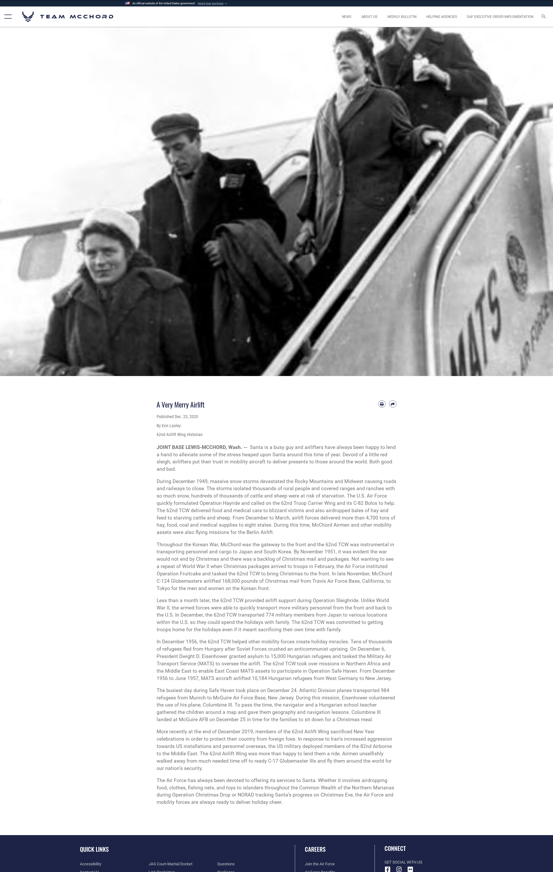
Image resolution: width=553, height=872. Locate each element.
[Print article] (382, 404)
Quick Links (94, 849)
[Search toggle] (543, 16)
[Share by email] (392, 404)
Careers (315, 849)
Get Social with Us (403, 862)
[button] (213, 3)
